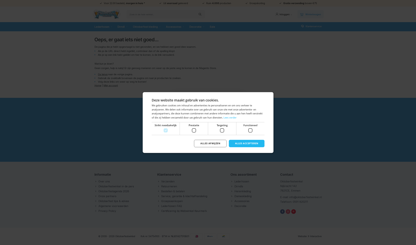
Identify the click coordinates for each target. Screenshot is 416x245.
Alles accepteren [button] (246, 143)
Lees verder (230, 117)
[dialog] (208, 122)
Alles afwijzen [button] (210, 143)
